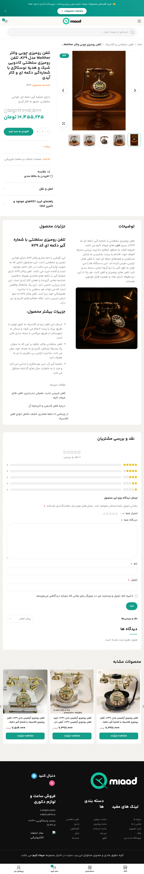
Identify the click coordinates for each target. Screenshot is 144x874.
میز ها (103, 833)
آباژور (104, 838)
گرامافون (74, 829)
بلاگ (139, 833)
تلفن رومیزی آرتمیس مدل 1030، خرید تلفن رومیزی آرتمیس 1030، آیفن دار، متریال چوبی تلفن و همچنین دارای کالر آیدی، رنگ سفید (72, 720)
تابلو (77, 833)
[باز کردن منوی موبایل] (139, 21)
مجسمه (75, 838)
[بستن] (5, 11)
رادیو (76, 824)
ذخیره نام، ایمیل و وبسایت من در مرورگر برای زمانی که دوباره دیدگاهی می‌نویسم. (84, 596)
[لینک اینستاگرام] (52, 783)
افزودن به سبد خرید (18, 131)
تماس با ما (136, 824)
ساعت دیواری (100, 819)
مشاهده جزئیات (119, 736)
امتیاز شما (129, 513)
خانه (139, 44)
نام (133, 564)
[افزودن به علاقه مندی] (100, 672)
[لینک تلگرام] (34, 776)
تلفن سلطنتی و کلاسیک (119, 44)
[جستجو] (132, 32)
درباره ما (137, 819)
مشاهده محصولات (73, 11)
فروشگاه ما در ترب (132, 838)
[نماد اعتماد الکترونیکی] (43, 835)
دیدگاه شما (129, 520)
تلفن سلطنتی (72, 819)
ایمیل (132, 580)
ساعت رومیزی (100, 824)
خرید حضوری (135, 829)
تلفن (117, 245)
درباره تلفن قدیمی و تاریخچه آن (46, 406)
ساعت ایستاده (100, 829)
